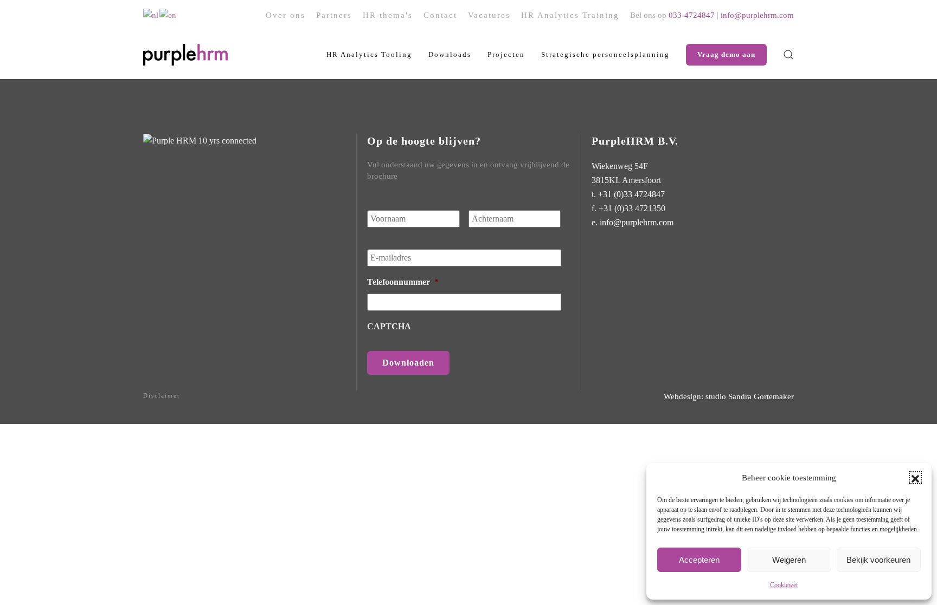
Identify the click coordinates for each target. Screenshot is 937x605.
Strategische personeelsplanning (605, 54)
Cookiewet (784, 585)
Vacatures (489, 15)
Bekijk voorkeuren (878, 559)
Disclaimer (162, 395)
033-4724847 (692, 15)
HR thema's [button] (388, 15)
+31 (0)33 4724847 (631, 194)
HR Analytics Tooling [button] (369, 54)
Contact (440, 15)
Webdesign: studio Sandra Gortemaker (729, 396)
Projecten (506, 54)
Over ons (285, 15)
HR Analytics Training (570, 15)
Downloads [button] (449, 54)
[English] (168, 14)
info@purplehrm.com (757, 15)
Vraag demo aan (726, 54)
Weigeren (789, 559)
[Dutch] (151, 14)
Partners (334, 15)
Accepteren (699, 559)
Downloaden (408, 362)
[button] (915, 477)
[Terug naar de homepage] (185, 54)
